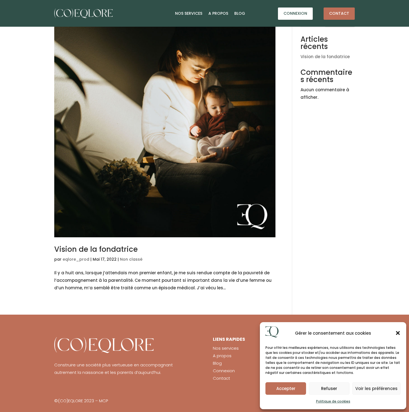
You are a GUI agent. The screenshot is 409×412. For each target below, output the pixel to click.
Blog (239, 13)
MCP (103, 401)
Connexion (295, 13)
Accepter (285, 388)
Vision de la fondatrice (96, 249)
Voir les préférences (376, 388)
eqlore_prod (76, 259)
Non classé (131, 259)
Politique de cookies (333, 401)
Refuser (329, 388)
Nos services (188, 13)
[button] (398, 333)
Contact (339, 13)
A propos (218, 13)
